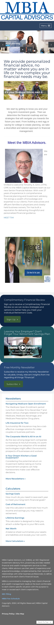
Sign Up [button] (11, 319)
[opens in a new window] (23, 348)
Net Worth (11, 528)
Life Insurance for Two (17, 423)
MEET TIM (9, 217)
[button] (45, 25)
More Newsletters (16, 479)
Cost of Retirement (15, 504)
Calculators (13, 488)
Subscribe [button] (12, 384)
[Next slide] (51, 44)
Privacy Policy (8, 614)
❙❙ (30, 49)
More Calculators (15, 541)
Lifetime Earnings (15, 518)
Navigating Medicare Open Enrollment (26, 404)
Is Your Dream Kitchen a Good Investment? (21, 457)
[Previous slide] (3, 44)
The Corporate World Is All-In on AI (23, 436)
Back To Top (43, 622)
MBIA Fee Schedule (11, 598)
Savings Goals (13, 494)
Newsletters (13, 398)
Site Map (20, 614)
